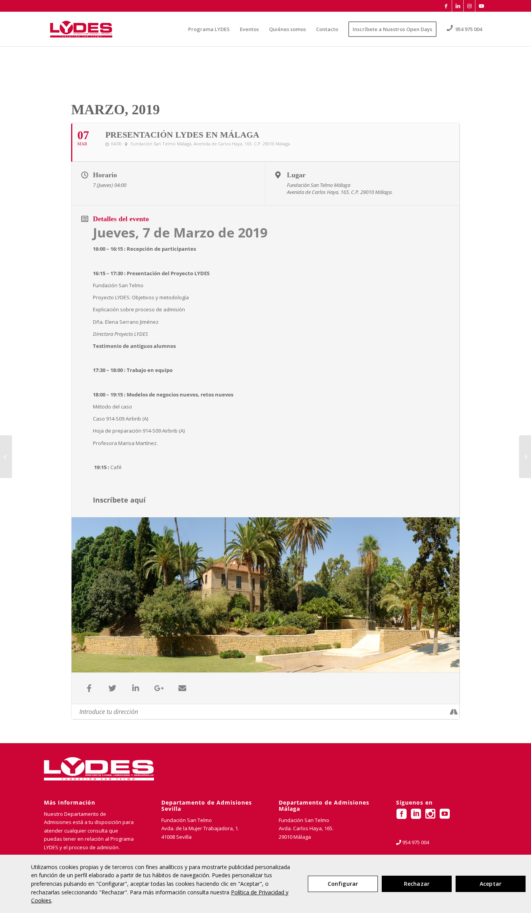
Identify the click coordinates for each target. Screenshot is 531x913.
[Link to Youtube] (481, 6)
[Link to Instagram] (469, 6)
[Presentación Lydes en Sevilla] (6, 456)
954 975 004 (415, 842)
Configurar (343, 883)
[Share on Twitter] (112, 688)
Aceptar (490, 883)
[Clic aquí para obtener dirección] (453, 711)
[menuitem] (209, 29)
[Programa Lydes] (81, 29)
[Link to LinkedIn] (457, 6)
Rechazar (417, 883)
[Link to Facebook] (446, 6)
